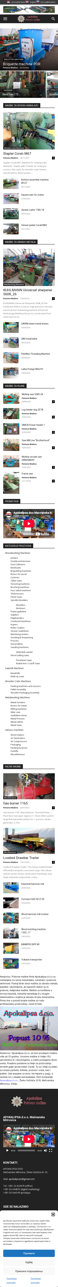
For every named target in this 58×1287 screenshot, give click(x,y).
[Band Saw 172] (23, 84)
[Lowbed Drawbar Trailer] (29, 841)
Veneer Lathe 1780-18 (32, 210)
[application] (29, 1139)
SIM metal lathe (29, 338)
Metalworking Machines (14, 284)
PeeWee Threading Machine (35, 354)
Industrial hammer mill (32, 884)
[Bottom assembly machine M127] (11, 183)
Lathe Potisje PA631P (32, 369)
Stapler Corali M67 (17, 153)
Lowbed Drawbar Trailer (21, 858)
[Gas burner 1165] (29, 786)
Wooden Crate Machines (14, 148)
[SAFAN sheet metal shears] (11, 327)
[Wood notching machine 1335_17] (11, 933)
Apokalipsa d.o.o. (9, 1080)
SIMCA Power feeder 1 (33, 425)
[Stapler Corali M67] (29, 130)
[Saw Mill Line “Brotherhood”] (11, 445)
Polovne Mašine (10, 158)
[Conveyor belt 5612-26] (11, 902)
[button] (53, 1214)
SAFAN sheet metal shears (34, 323)
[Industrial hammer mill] (11, 887)
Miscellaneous (10, 798)
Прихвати (29, 1253)
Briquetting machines (13, 59)
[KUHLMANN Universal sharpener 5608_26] (29, 267)
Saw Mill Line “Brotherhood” (36, 440)
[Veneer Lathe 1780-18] (11, 213)
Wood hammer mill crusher (35, 914)
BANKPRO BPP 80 (30, 944)
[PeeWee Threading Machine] (11, 357)
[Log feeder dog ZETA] (11, 413)
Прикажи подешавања (29, 1271)
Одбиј (29, 1262)
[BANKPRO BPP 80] (11, 948)
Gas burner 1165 (15, 803)
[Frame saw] (11, 483)
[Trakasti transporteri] (11, 963)
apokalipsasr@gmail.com (22, 1179)
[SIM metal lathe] (11, 342)
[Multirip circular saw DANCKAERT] (11, 461)
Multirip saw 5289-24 (32, 394)
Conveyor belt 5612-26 (32, 899)
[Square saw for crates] (11, 198)
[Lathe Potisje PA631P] (11, 372)
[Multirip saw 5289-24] (11, 398)
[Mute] (45, 1150)
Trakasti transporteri (31, 959)
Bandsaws (8, 90)
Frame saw (27, 473)
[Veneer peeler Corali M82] (11, 229)
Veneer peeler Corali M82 (34, 225)
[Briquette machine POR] (29, 49)
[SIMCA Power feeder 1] (11, 429)
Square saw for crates (32, 194)
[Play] (7, 1150)
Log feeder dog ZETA (32, 409)
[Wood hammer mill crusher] (11, 918)
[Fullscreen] (50, 1150)
